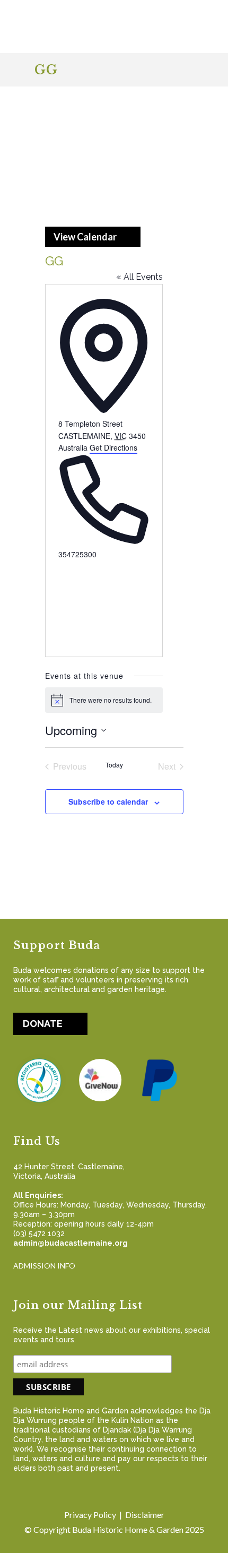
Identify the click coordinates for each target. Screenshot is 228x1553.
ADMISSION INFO (44, 1265)
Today (114, 765)
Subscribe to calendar (108, 801)
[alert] (104, 700)
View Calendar (85, 237)
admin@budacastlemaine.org (70, 1243)
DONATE (43, 1023)
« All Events (139, 277)
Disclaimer (144, 1514)
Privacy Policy (90, 1514)
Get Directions (113, 447)
